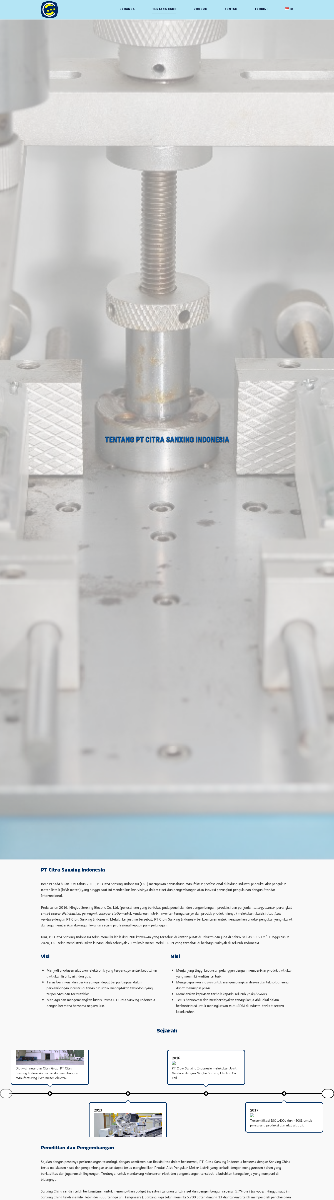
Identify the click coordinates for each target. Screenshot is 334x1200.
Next (328, 1093)
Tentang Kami (164, 9)
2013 (98, 1110)
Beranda (127, 9)
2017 (254, 1110)
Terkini (261, 9)
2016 (176, 1058)
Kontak (230, 9)
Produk (200, 9)
